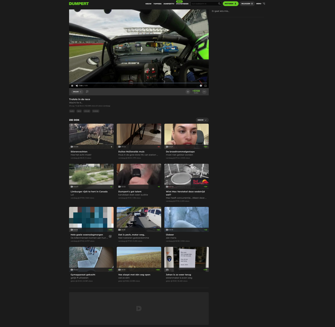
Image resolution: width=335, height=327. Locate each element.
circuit (86, 111)
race (79, 111)
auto (72, 111)
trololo (95, 111)
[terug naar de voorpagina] (79, 3)
